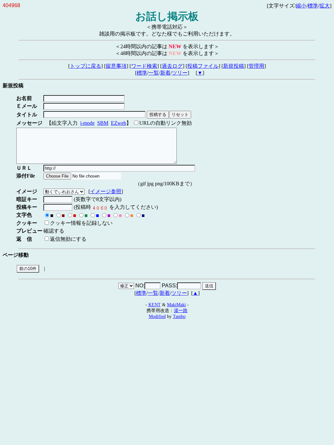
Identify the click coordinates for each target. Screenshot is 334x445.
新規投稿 (233, 66)
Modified (157, 316)
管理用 (256, 66)
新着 (165, 73)
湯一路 (181, 310)
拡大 (324, 5)
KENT (154, 304)
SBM (102, 123)
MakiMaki (176, 304)
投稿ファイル (203, 66)
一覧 (153, 73)
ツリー (180, 73)
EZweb (118, 123)
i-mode (87, 123)
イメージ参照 (105, 191)
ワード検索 (144, 66)
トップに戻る (85, 66)
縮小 (301, 5)
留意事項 (116, 66)
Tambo (179, 316)
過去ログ (172, 66)
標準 (313, 5)
